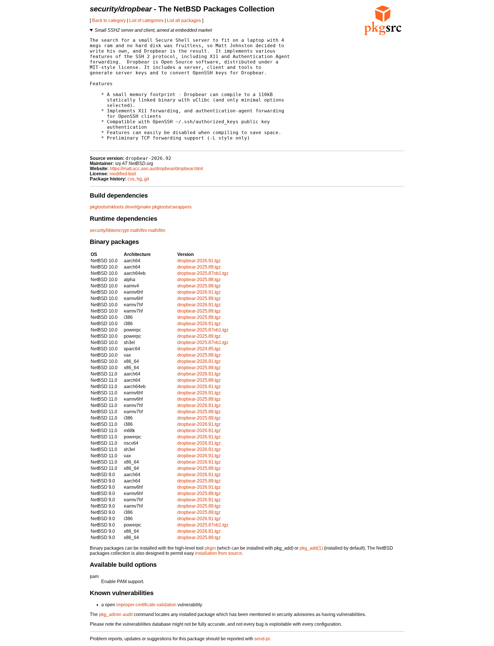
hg (139, 178)
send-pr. (262, 638)
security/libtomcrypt (109, 230)
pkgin (210, 548)
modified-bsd (122, 173)
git (146, 178)
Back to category (109, 20)
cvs (131, 178)
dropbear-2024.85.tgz (199, 348)
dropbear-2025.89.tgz (199, 267)
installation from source (218, 553)
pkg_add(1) (311, 548)
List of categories (146, 20)
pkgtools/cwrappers (172, 206)
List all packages (184, 20)
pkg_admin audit (116, 614)
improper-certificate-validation (146, 604)
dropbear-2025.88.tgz (199, 279)
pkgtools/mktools (107, 206)
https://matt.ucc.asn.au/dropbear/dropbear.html (156, 168)
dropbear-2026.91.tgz (199, 260)
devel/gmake (138, 206)
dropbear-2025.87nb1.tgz (202, 273)
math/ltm (138, 230)
